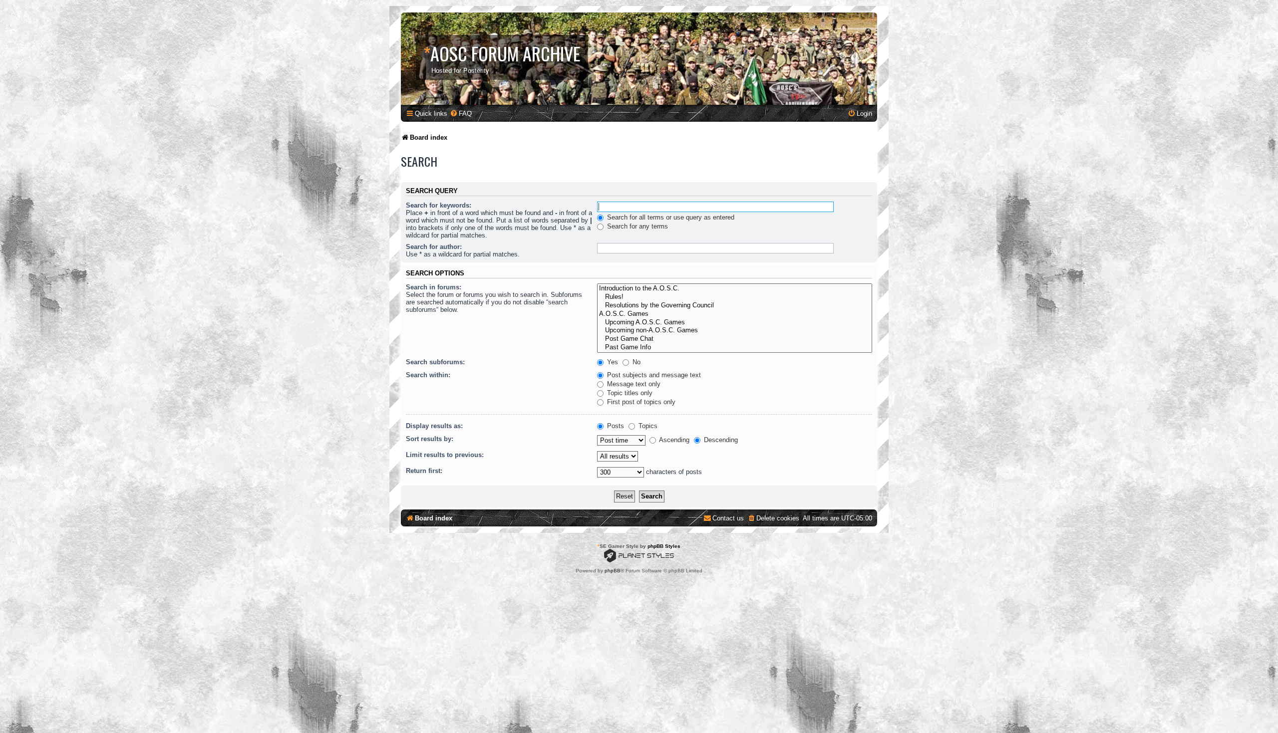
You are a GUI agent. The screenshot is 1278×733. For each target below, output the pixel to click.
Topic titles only (628, 393)
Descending (720, 440)
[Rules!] (734, 297)
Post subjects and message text (653, 375)
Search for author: (434, 246)
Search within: (428, 375)
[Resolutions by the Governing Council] (734, 305)
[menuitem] (461, 113)
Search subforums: (435, 362)
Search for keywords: (438, 205)
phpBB (613, 570)
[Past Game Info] (734, 347)
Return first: (424, 471)
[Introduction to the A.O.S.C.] (734, 288)
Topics (647, 426)
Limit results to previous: (445, 455)
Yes (611, 362)
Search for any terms (636, 226)
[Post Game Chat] (734, 339)
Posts (614, 426)
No (635, 362)
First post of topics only (640, 402)
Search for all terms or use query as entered (669, 217)
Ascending (673, 440)
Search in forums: (433, 287)
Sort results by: (429, 439)
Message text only (632, 384)
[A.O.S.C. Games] (734, 314)
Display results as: (434, 426)
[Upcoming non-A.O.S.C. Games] (734, 330)
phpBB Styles (663, 546)
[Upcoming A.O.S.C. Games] (734, 322)
